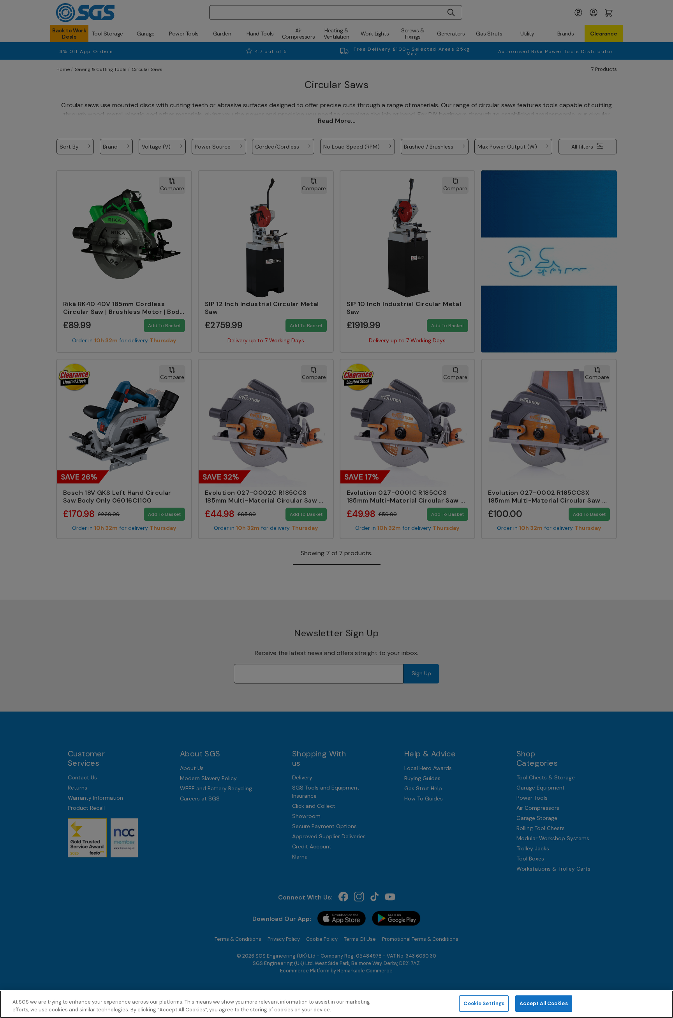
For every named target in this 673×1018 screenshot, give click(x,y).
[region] (336, 1004)
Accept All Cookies (543, 1003)
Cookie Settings (483, 1003)
